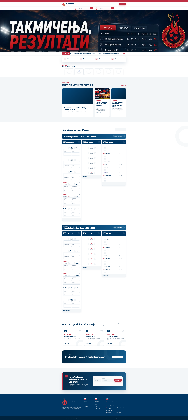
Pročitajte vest (66, 115)
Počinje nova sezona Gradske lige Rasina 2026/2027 (101, 103)
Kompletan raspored (66, 219)
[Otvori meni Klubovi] (100, 4)
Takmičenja (86, 401)
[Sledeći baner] (124, 49)
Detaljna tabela (105, 275)
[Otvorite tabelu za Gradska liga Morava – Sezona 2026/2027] (124, 142)
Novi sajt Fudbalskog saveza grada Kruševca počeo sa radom (117, 104)
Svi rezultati (85, 176)
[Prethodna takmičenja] (63, 8)
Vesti (85, 404)
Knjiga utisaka (97, 410)
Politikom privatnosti (98, 383)
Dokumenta (86, 406)
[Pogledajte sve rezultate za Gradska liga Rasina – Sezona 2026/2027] (99, 233)
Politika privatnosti (117, 418)
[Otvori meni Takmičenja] (88, 4)
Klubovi (85, 402)
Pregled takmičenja (118, 136)
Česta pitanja (97, 408)
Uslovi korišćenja (123, 418)
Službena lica (97, 404)
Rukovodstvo (97, 402)
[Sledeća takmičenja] (125, 8)
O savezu (97, 401)
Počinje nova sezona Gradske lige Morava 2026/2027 (75, 109)
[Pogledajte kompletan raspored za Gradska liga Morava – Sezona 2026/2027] (79, 142)
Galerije (96, 406)
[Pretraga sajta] (117, 4)
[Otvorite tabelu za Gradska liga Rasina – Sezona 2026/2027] (124, 233)
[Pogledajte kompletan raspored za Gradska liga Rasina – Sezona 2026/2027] (79, 233)
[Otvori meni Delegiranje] (95, 4)
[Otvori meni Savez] (114, 4)
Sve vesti (122, 53)
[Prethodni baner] (122, 49)
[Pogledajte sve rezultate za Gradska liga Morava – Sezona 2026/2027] (99, 142)
